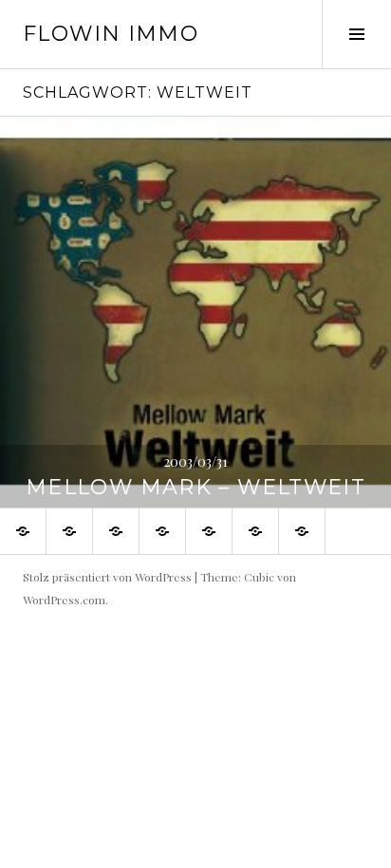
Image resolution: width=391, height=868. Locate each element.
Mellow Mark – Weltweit (195, 487)
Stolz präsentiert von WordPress (107, 576)
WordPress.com (64, 599)
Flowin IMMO (110, 33)
